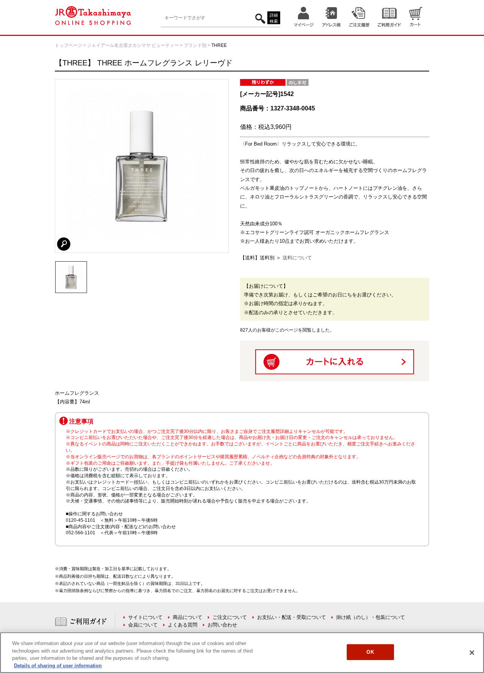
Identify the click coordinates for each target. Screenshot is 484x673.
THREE (219, 45)
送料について (297, 258)
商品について (187, 617)
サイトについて (145, 617)
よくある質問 (182, 625)
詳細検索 (274, 18)
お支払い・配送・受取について (291, 617)
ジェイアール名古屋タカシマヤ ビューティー (133, 45)
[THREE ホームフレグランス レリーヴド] (71, 264)
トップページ (68, 45)
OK (370, 652)
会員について (143, 625)
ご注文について (230, 617)
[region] (242, 652)
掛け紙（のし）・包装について (370, 617)
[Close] (472, 652)
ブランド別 (195, 45)
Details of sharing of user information (58, 665)
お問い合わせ (222, 625)
